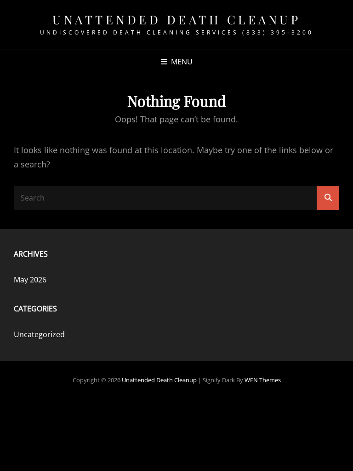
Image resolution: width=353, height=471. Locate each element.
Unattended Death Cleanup (176, 19)
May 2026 (30, 280)
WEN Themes (263, 380)
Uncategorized (39, 334)
